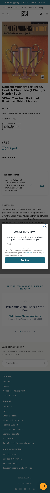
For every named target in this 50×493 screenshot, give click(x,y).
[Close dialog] (45, 226)
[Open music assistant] (43, 486)
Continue (25, 260)
